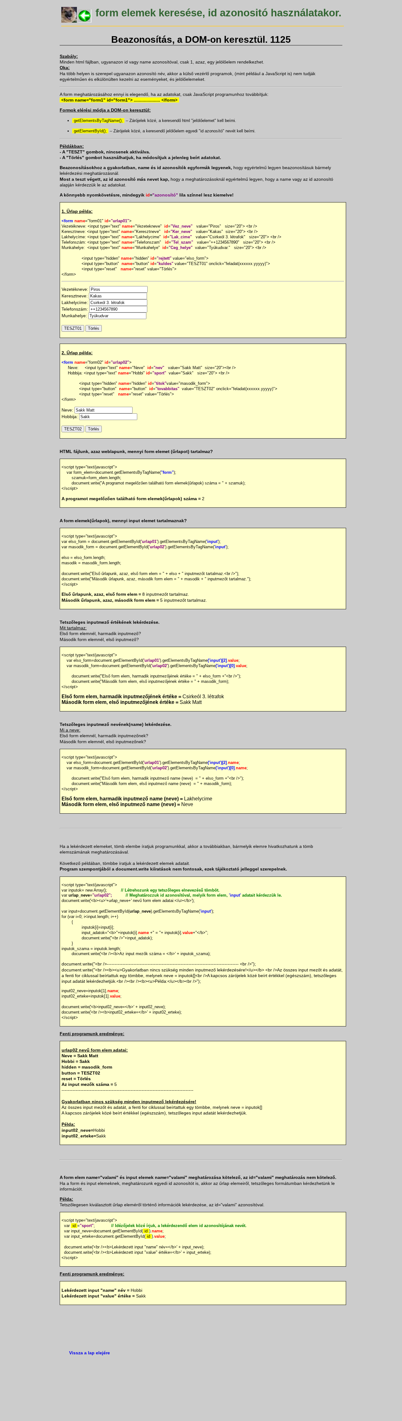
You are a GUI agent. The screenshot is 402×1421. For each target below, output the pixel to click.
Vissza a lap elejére (89, 1352)
